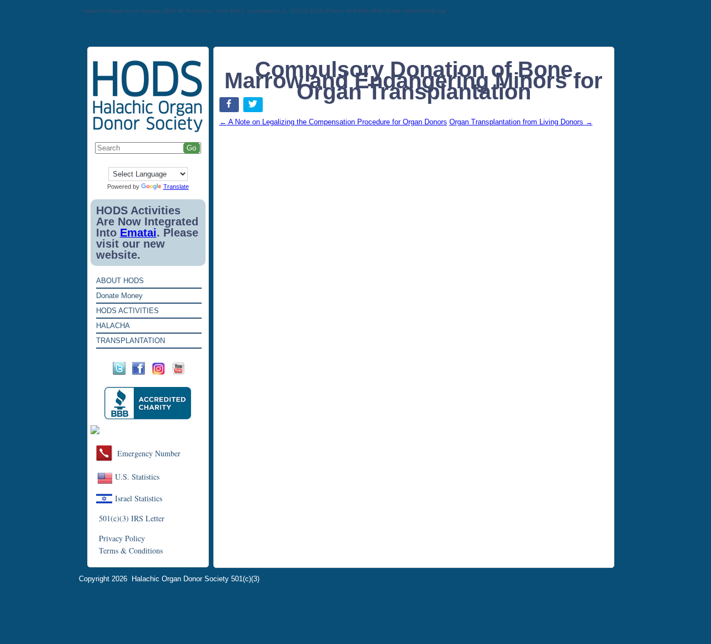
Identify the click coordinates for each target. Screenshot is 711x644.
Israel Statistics (138, 498)
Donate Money (119, 295)
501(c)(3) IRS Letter (131, 518)
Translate (176, 186)
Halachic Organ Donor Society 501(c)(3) (195, 579)
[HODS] (148, 130)
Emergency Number (149, 453)
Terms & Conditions (131, 550)
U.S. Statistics (137, 476)
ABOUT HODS (120, 280)
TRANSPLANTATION (130, 340)
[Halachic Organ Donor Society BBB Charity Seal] (148, 403)
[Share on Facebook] (230, 107)
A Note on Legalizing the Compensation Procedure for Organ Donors (333, 122)
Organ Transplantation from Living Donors (521, 122)
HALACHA (113, 325)
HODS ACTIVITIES (127, 310)
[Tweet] (254, 107)
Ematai (138, 233)
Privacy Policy (122, 538)
